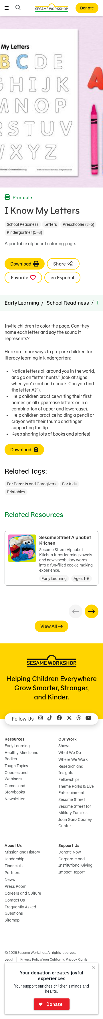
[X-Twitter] (69, 718)
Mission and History (22, 852)
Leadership (14, 859)
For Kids (69, 483)
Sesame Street (71, 799)
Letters (50, 224)
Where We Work (73, 759)
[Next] (91, 611)
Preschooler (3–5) (78, 224)
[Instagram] (40, 718)
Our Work (67, 739)
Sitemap (12, 920)
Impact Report (71, 872)
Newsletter (15, 798)
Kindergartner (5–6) (24, 232)
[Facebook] (59, 718)
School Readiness (23, 224)
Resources (14, 739)
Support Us (68, 845)
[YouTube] (88, 718)
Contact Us (15, 900)
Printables (16, 491)
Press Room (15, 886)
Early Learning (22, 303)
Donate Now (69, 852)
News (10, 879)
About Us (13, 845)
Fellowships (69, 779)
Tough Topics (16, 765)
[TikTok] (49, 718)
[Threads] (78, 718)
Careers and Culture (23, 893)
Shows (64, 745)
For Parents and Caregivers (31, 483)
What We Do (69, 752)
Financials (14, 865)
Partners (12, 872)
